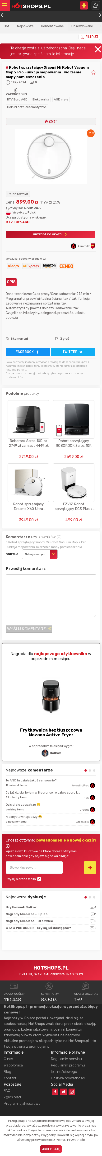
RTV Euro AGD (17, 99)
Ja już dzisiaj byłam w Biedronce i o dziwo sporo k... (43, 792)
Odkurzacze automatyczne (27, 107)
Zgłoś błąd (12, 1097)
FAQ (7, 1091)
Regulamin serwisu (66, 1059)
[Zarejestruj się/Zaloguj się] (96, 5)
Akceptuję (51, 1149)
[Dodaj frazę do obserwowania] (90, 867)
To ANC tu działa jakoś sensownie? (31, 780)
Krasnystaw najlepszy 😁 (24, 816)
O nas (8, 1059)
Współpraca (13, 1065)
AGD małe (61, 99)
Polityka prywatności (68, 1078)
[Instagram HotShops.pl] (72, 1092)
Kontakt (10, 1078)
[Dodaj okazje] (84, 5)
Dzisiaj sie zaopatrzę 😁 (23, 804)
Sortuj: (12, 554)
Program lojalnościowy (22, 1103)
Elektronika (40, 99)
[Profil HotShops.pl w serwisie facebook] (55, 1092)
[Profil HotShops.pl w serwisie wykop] (63, 1092)
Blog (7, 1072)
